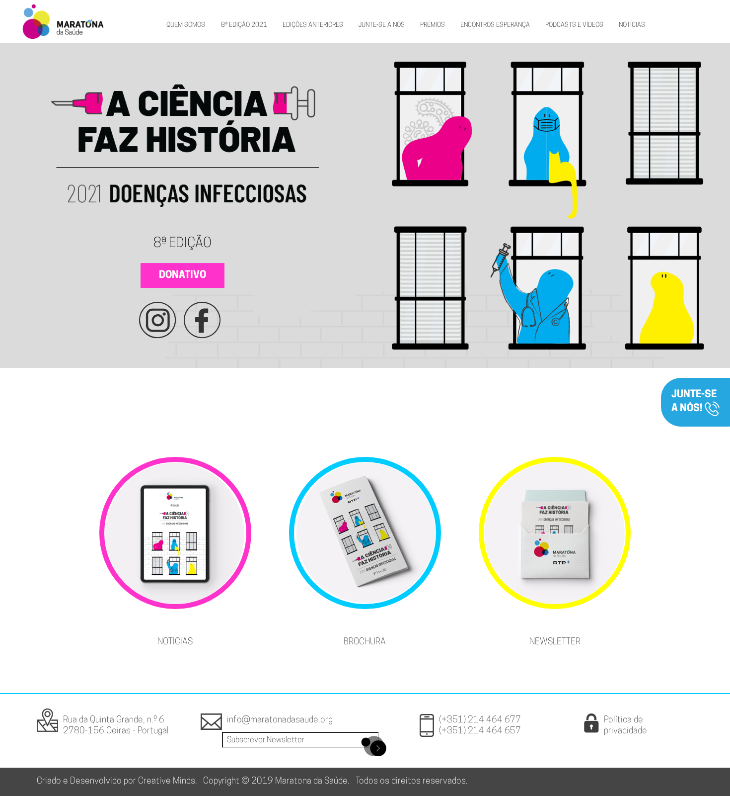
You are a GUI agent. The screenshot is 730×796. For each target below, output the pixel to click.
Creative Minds (166, 781)
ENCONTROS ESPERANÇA (495, 25)
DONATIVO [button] (182, 275)
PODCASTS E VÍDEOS (574, 25)
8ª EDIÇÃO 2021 (244, 25)
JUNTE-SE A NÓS (382, 25)
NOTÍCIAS (632, 25)
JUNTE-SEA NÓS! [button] (694, 402)
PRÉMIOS (432, 25)
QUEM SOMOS (185, 25)
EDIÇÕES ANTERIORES (313, 25)
